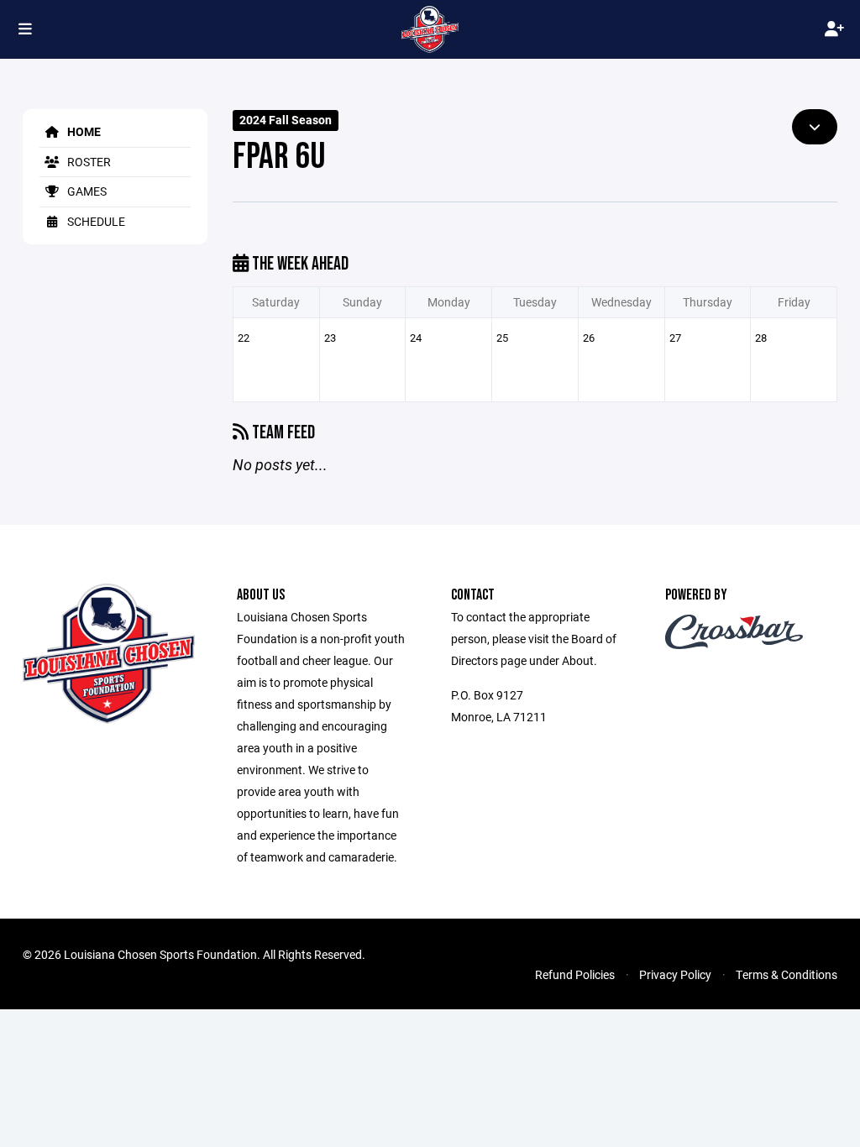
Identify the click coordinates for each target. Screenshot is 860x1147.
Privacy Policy (675, 974)
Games (86, 191)
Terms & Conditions (786, 974)
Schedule (95, 221)
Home (83, 131)
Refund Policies (575, 974)
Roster (88, 162)
